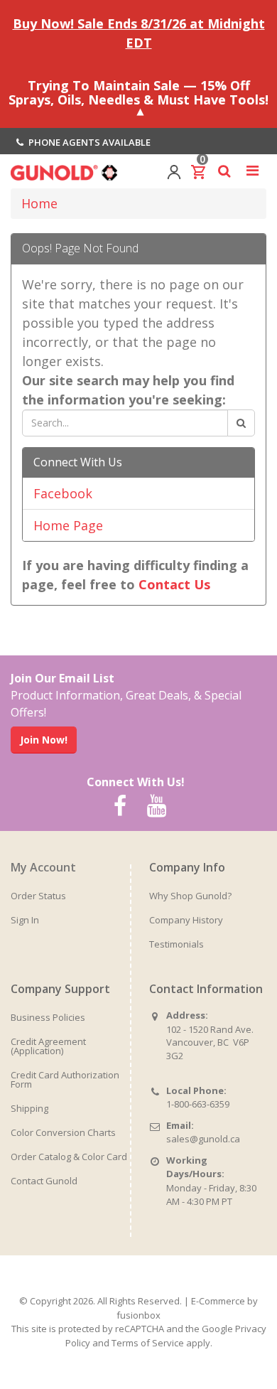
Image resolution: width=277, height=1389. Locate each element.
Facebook (62, 493)
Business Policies (48, 1017)
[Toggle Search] (224, 170)
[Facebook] (120, 806)
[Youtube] (156, 806)
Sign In (25, 919)
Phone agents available (88, 142)
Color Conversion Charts (63, 1132)
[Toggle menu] (252, 170)
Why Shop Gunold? (190, 895)
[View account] (174, 170)
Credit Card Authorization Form (65, 1079)
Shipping (29, 1108)
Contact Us (174, 584)
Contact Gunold (44, 1180)
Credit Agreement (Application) (48, 1046)
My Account (43, 867)
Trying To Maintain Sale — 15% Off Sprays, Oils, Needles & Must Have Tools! (138, 92)
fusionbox (138, 1315)
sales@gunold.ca (203, 1138)
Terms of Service (148, 1342)
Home (39, 203)
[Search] (241, 422)
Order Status (38, 895)
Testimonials (176, 944)
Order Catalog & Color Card (69, 1156)
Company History (186, 919)
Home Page (68, 525)
